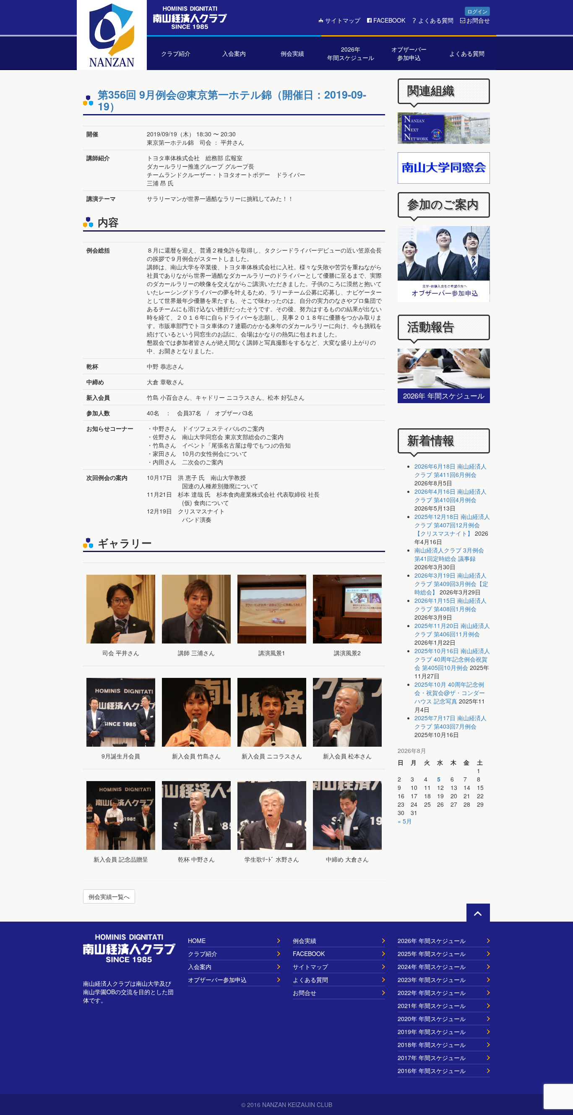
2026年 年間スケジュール (432, 940)
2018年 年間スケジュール (432, 1044)
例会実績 (304, 940)
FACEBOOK (389, 20)
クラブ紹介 (202, 953)
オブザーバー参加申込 (217, 979)
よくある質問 (435, 20)
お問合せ (478, 20)
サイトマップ (342, 20)
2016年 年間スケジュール (432, 1070)
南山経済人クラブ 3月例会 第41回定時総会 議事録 (449, 554)
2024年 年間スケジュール (432, 966)
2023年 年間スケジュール (432, 979)
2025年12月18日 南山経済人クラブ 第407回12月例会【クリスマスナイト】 (452, 524)
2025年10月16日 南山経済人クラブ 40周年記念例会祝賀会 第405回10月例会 (452, 659)
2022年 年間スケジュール (432, 992)
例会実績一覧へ (109, 896)
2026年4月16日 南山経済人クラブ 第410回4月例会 (450, 495)
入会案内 (199, 966)
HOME (197, 940)
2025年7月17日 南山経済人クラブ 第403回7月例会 (450, 722)
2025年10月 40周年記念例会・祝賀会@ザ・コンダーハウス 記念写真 (449, 692)
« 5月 (405, 821)
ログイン (477, 11)
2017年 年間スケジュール (432, 1057)
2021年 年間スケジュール (432, 1005)
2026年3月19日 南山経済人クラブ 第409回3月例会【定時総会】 (451, 583)
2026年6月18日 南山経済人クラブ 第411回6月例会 (450, 470)
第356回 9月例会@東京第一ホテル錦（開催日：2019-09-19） (232, 100)
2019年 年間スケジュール (432, 1031)
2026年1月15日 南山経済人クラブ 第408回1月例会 (450, 604)
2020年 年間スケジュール (432, 1018)
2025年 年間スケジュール (432, 953)
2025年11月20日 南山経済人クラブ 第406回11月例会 (452, 629)
